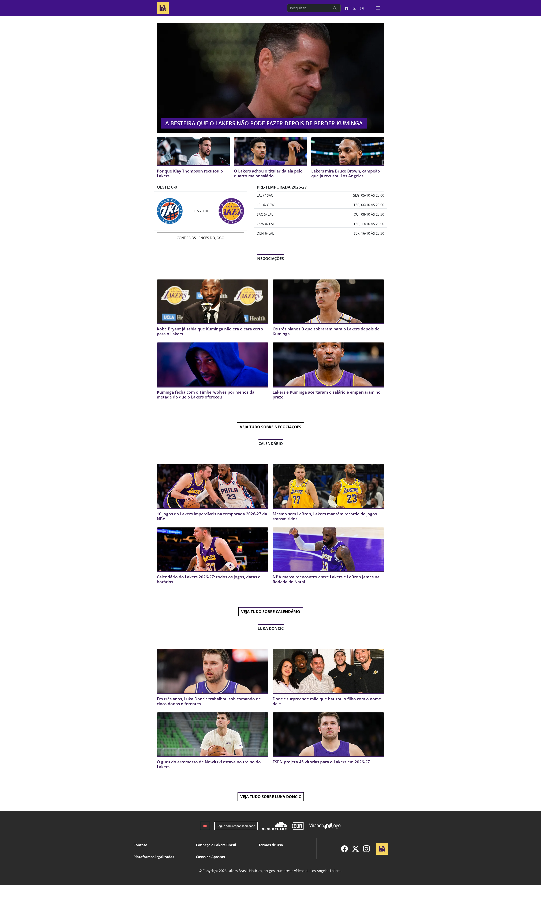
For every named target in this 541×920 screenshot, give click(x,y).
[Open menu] (378, 8)
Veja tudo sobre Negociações (270, 426)
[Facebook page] (346, 8)
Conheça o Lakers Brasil (216, 845)
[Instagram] (366, 848)
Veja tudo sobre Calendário (270, 611)
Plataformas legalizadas (154, 856)
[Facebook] (344, 848)
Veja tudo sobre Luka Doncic (270, 796)
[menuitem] (344, 848)
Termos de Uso (270, 845)
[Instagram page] (361, 8)
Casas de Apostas (210, 856)
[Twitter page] (354, 8)
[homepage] (163, 7)
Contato (140, 845)
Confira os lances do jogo (200, 237)
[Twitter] (355, 848)
